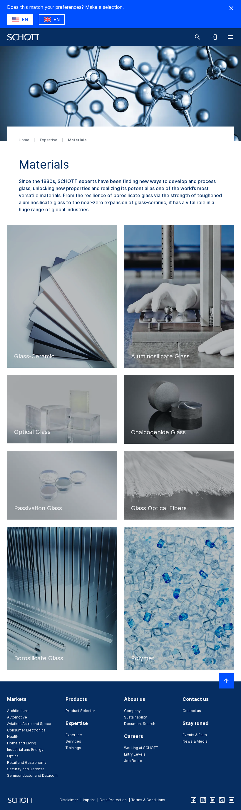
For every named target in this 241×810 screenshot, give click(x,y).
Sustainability (135, 717)
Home (24, 140)
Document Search (139, 723)
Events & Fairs (195, 735)
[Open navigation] (230, 37)
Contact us (192, 710)
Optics (13, 756)
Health (12, 736)
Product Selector (80, 710)
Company (132, 710)
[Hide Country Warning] (231, 8)
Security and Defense (26, 769)
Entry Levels (134, 754)
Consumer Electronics (26, 730)
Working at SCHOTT (141, 748)
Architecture (18, 710)
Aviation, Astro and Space (29, 723)
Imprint (89, 800)
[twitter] (222, 800)
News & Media (195, 741)
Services (73, 741)
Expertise (49, 140)
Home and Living (21, 743)
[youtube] (231, 800)
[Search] (197, 37)
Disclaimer (69, 800)
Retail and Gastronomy (26, 762)
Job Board (133, 761)
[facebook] (193, 800)
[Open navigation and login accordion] (213, 37)
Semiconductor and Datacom (32, 775)
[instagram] (203, 800)
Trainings (73, 748)
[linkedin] (212, 800)
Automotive (17, 717)
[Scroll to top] (226, 680)
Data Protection (113, 800)
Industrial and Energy (25, 749)
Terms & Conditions (148, 800)
